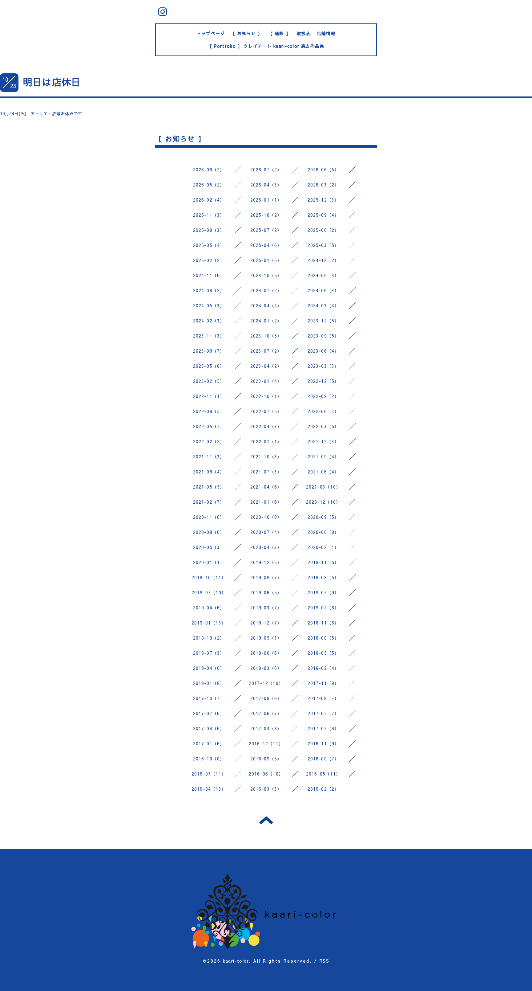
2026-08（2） (209, 169)
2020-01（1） (209, 562)
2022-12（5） (323, 381)
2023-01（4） (266, 381)
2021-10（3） (266, 456)
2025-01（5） (266, 260)
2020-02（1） (323, 547)
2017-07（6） (209, 713)
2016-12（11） (266, 743)
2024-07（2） (266, 290)
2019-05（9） (323, 592)
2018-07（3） (209, 653)
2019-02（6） (323, 607)
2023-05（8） (209, 366)
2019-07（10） (208, 592)
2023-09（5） (323, 336)
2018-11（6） (323, 623)
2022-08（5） (209, 411)
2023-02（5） (209, 381)
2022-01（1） (266, 441)
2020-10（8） (266, 517)
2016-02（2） (323, 789)
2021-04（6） (266, 487)
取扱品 (303, 33)
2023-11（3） (209, 336)
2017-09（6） (266, 698)
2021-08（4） (209, 472)
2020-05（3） (209, 547)
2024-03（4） (323, 305)
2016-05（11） (323, 774)
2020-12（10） (323, 502)
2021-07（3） (266, 472)
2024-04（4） (266, 305)
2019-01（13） (208, 623)
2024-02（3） (209, 320)
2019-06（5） (266, 592)
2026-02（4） (209, 200)
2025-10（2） (266, 215)
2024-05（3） (209, 305)
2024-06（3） (323, 290)
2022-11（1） (209, 396)
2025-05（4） (209, 245)
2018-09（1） (266, 638)
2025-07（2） (266, 230)
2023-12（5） (323, 320)
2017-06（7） (266, 713)
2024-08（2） (209, 290)
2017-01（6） (209, 743)
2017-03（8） (266, 728)
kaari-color (236, 961)
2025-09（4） (323, 215)
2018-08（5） (323, 638)
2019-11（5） (323, 562)
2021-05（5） (209, 487)
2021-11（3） (209, 456)
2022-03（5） (323, 426)
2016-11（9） (323, 743)
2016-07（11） (208, 774)
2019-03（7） (266, 607)
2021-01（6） (266, 502)
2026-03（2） (323, 185)
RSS (324, 961)
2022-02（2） (209, 441)
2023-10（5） (266, 336)
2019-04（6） (209, 607)
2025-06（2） (323, 230)
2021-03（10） (323, 487)
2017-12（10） (266, 683)
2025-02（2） (209, 260)
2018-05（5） (323, 653)
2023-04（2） (266, 366)
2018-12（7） (266, 623)
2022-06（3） (323, 411)
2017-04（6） (209, 728)
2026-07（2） (266, 169)
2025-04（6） (266, 245)
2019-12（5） (266, 562)
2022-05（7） (209, 426)
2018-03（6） (266, 668)
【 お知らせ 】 (246, 33)
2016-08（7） (323, 759)
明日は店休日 (52, 82)
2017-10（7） (209, 698)
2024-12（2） (323, 260)
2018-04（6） (209, 668)
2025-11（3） (209, 215)
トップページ (211, 33)
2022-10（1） (266, 396)
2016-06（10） (266, 774)
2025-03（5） (323, 245)
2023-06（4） (323, 351)
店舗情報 (325, 33)
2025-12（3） (323, 200)
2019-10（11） (208, 577)
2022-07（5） (266, 411)
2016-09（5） (266, 759)
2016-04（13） (208, 789)
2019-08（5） (323, 577)
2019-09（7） (266, 577)
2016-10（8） (209, 759)
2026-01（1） (266, 200)
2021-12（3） (323, 441)
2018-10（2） (209, 638)
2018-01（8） (209, 683)
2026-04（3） (266, 185)
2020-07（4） (266, 532)
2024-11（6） (209, 275)
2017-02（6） (323, 728)
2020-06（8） (323, 532)
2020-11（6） (209, 517)
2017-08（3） (323, 698)
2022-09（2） (323, 396)
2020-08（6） (209, 532)
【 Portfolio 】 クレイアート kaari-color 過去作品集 (266, 46)
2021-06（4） (323, 472)
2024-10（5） (266, 275)
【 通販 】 (279, 33)
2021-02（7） (209, 502)
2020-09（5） (323, 517)
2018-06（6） (266, 653)
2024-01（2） (266, 320)
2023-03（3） (323, 366)
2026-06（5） (323, 169)
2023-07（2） (266, 351)
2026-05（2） (209, 185)
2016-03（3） (266, 789)
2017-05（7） (323, 713)
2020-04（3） (266, 547)
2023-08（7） (209, 351)
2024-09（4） (323, 275)
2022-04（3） (266, 426)
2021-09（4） (323, 456)
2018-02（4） (323, 668)
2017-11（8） (323, 683)
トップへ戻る (266, 820)
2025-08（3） (209, 230)
